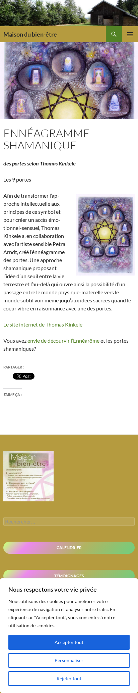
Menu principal (130, 34)
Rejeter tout (69, 678)
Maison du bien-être (30, 34)
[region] (69, 635)
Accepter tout (69, 642)
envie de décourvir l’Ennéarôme (63, 340)
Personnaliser (69, 660)
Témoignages (69, 575)
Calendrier (69, 547)
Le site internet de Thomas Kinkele (42, 324)
